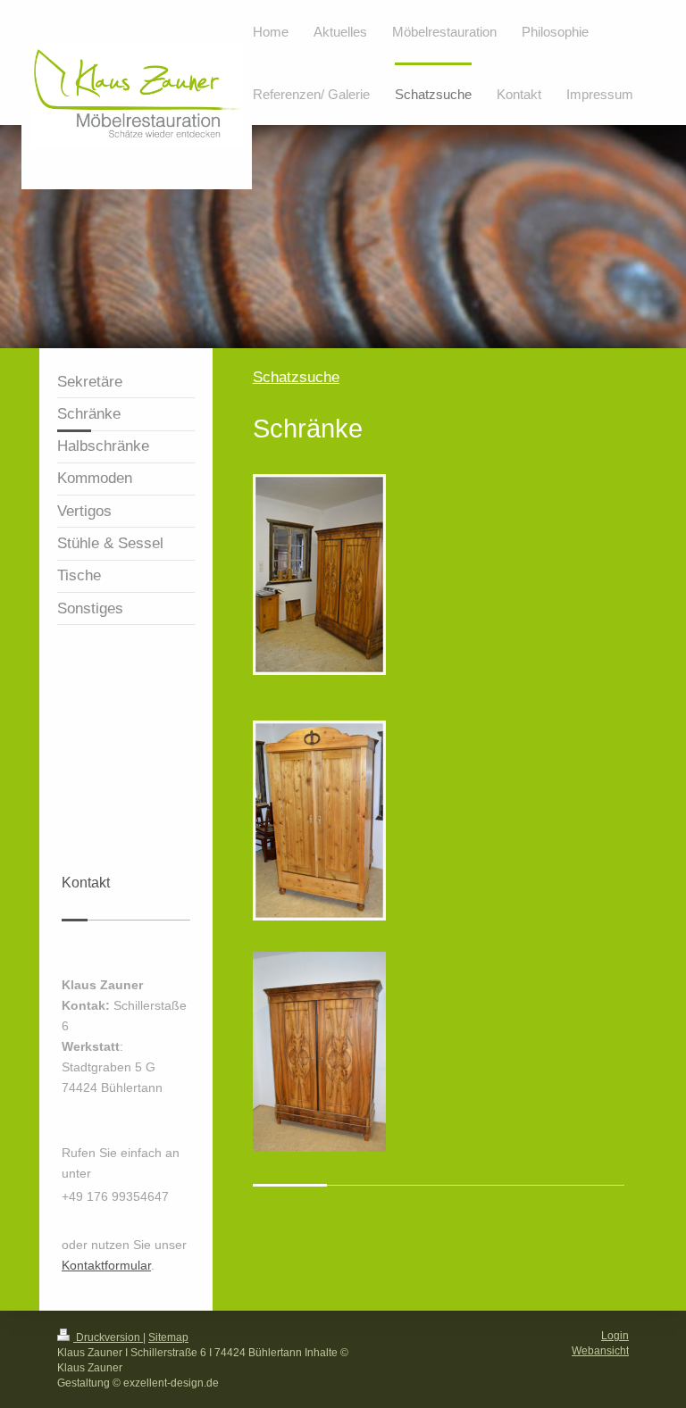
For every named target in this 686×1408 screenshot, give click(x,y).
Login (615, 1335)
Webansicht (600, 1351)
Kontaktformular (106, 1265)
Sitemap (168, 1337)
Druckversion (108, 1337)
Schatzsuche (296, 377)
